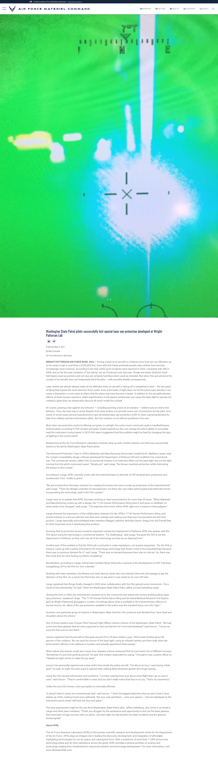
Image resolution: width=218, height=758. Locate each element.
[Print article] (49, 341)
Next (207, 166)
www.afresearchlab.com (59, 750)
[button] (75, 2)
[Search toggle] (213, 8)
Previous (11, 166)
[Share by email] (54, 341)
